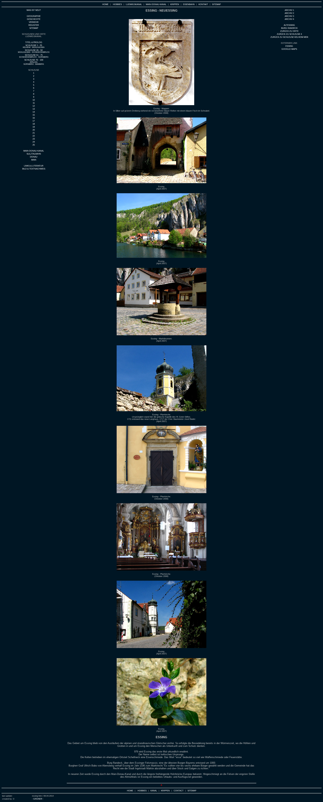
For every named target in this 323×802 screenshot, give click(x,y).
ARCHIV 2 (289, 13)
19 (34, 127)
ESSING (289, 46)
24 (34, 142)
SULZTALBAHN (34, 154)
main (33, 160)
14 (34, 112)
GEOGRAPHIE (34, 16)
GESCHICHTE (33, 19)
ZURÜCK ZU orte (289, 31)
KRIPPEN (174, 4)
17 (34, 121)
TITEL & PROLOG (33, 42)
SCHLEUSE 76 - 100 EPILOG (34, 62)
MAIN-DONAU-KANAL (156, 4)
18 (34, 124)
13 (34, 109)
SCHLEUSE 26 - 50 (34, 51)
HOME (105, 4)
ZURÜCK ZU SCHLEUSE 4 (289, 34)
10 (34, 100)
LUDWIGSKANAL (134, 4)
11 (34, 103)
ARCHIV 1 (289, 10)
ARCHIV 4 (289, 19)
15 (34, 115)
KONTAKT (203, 4)
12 (34, 106)
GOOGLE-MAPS (289, 49)
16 (34, 118)
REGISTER (33, 25)
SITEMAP (216, 4)
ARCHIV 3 (289, 16)
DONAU (33, 157)
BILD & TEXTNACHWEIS (33, 169)
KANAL (153, 790)
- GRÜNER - (38, 799)
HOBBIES (117, 4)
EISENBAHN (189, 4)
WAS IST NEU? (34, 10)
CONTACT (179, 790)
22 (34, 136)
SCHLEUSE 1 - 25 (33, 46)
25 (34, 145)
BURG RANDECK (289, 28)
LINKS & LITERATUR (33, 166)
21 (34, 133)
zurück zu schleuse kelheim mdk (289, 37)
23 (34, 139)
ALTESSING (289, 25)
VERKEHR (34, 22)
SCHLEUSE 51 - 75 (33, 56)
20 (34, 130)
